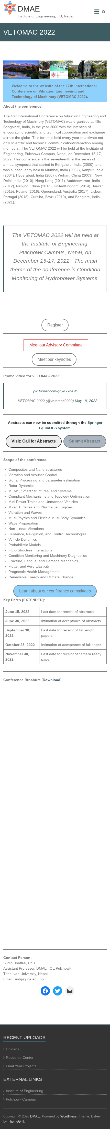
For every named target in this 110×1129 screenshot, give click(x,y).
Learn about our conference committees (55, 591)
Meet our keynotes (54, 359)
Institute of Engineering (24, 1091)
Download (51, 680)
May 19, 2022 (86, 401)
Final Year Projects (21, 1066)
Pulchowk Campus (21, 1099)
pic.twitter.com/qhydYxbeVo (55, 391)
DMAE (29, 9)
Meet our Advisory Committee (56, 345)
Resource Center (20, 1057)
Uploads (12, 1049)
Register (55, 325)
